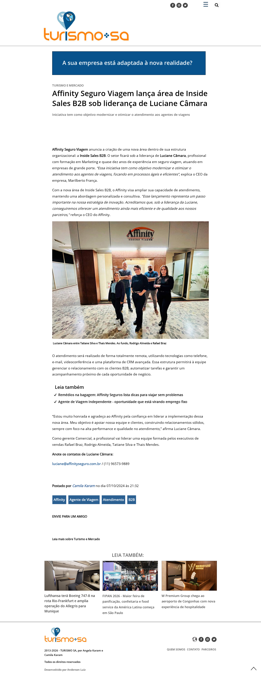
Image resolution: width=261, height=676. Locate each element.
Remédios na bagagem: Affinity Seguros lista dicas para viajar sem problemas (120, 394)
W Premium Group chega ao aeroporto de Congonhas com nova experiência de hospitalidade (188, 601)
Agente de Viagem (84, 499)
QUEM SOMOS (176, 649)
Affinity (59, 499)
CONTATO (193, 649)
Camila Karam (83, 485)
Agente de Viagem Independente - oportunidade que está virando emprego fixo (122, 401)
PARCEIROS (209, 649)
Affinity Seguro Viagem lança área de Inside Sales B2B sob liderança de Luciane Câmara (130, 98)
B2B (132, 499)
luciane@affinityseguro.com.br (76, 463)
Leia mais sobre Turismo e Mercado (76, 539)
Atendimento (113, 499)
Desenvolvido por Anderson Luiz (65, 669)
